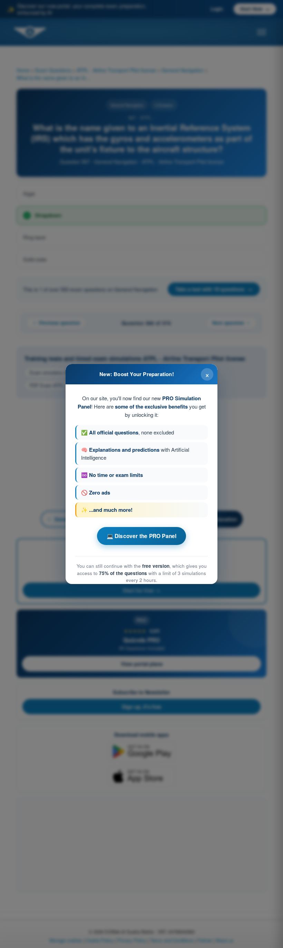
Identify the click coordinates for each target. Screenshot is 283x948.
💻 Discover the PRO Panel (142, 536)
